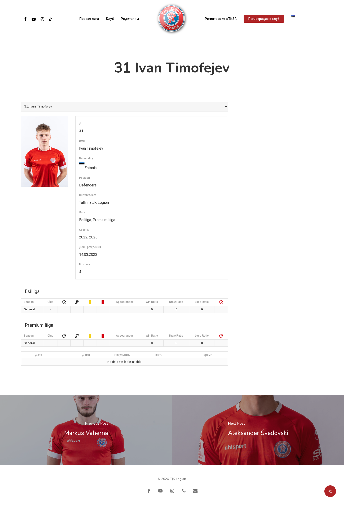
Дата (38, 354)
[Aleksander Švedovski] (258, 430)
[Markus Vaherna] (86, 430)
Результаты (122, 354)
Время (208, 354)
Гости (158, 354)
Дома (86, 354)
